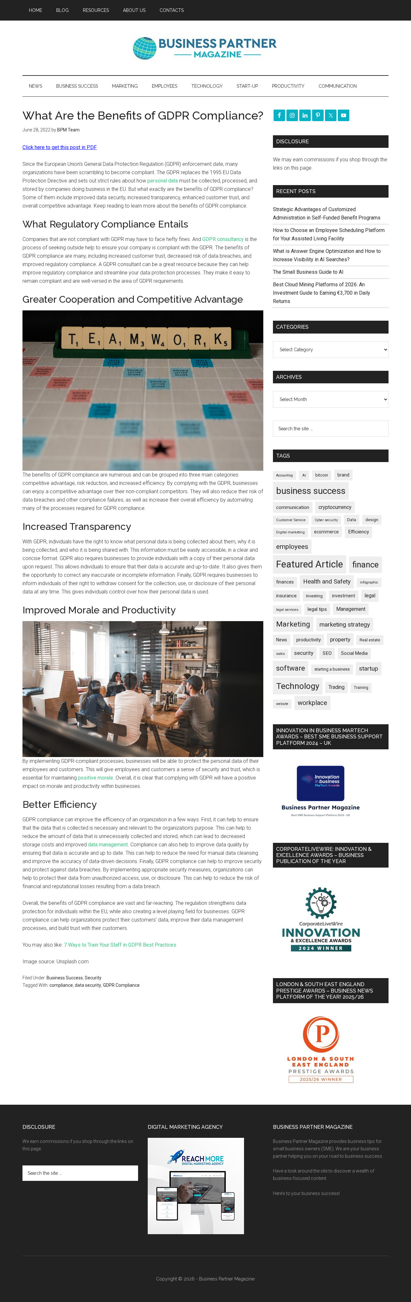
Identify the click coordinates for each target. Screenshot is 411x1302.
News (281, 639)
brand (343, 474)
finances (285, 581)
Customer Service (290, 520)
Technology (297, 686)
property (340, 639)
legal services (287, 610)
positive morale (95, 778)
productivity (308, 640)
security (303, 653)
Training (361, 687)
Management (350, 609)
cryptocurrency (335, 507)
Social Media (354, 653)
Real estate (370, 640)
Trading (336, 687)
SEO (327, 653)
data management (108, 845)
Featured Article (309, 564)
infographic (369, 582)
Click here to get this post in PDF (59, 147)
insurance (286, 596)
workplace (312, 703)
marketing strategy (344, 624)
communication (292, 507)
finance (365, 564)
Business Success (65, 977)
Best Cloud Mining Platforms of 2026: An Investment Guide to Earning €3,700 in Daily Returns (321, 292)
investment (343, 595)
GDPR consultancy (223, 239)
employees (292, 546)
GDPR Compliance (121, 985)
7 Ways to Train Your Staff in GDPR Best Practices (120, 945)
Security (93, 977)
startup (368, 668)
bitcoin (321, 475)
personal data (162, 181)
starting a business (332, 669)
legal (369, 596)
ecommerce (326, 531)
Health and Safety (327, 581)
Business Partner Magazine (205, 47)
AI (304, 475)
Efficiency (358, 532)
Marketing (293, 624)
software (290, 668)
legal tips (317, 609)
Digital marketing (290, 532)
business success (310, 491)
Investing (314, 595)
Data (351, 519)
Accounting (284, 475)
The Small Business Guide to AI (308, 272)
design (371, 519)
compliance (61, 985)
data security (88, 985)
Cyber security (326, 520)
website (282, 704)
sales (280, 654)
